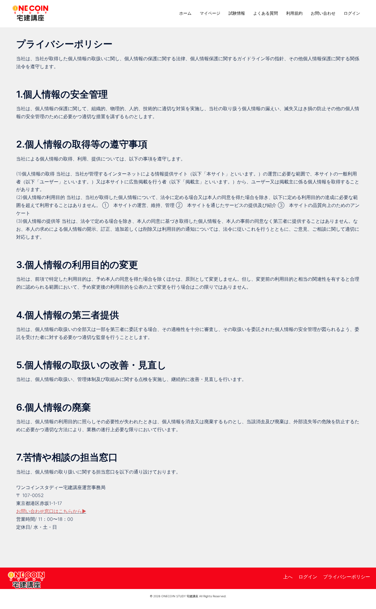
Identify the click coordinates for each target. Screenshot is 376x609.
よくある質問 (265, 13)
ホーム (185, 13)
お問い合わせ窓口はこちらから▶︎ (51, 511)
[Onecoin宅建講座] (30, 13)
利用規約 (294, 13)
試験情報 (237, 13)
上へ (288, 577)
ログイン (352, 13)
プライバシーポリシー (346, 577)
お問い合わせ (323, 13)
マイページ (210, 13)
